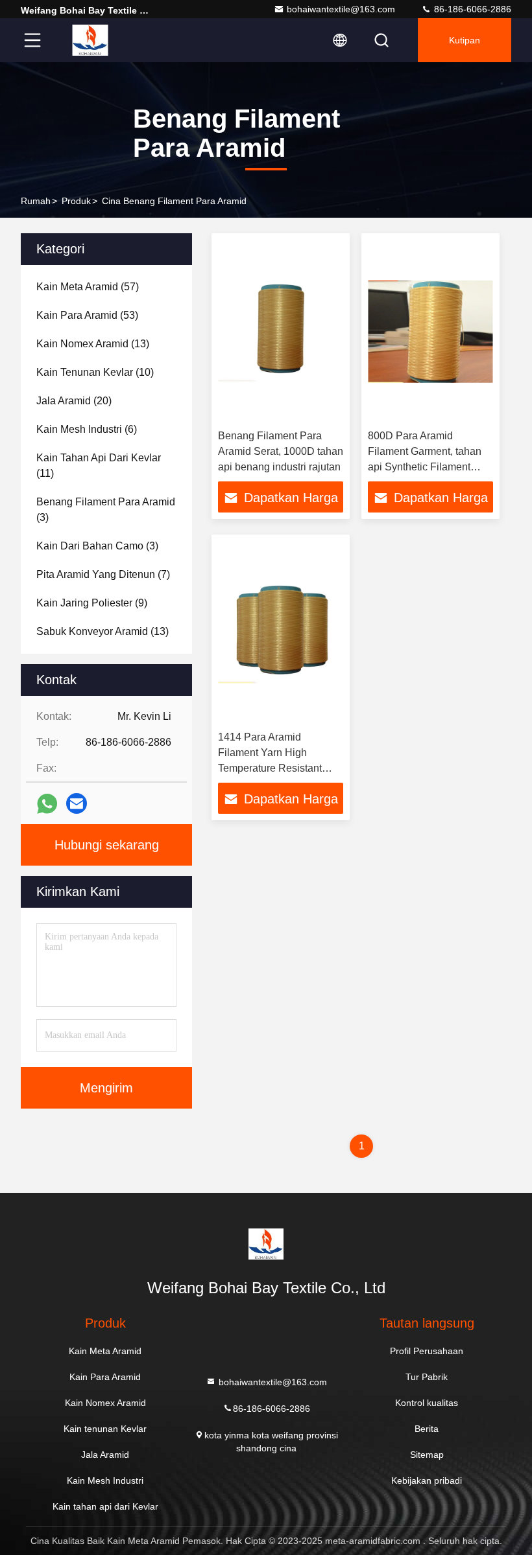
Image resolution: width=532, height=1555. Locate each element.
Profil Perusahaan (426, 1351)
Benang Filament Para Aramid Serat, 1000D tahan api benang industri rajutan (280, 451)
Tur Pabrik (426, 1377)
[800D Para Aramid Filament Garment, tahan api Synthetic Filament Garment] (430, 331)
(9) (91, 602)
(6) (86, 429)
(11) (98, 465)
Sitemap (427, 1454)
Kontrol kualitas (426, 1403)
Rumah (36, 201)
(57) (87, 286)
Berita (427, 1428)
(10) (95, 372)
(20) (74, 400)
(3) (105, 509)
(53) (87, 315)
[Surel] (76, 803)
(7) (103, 574)
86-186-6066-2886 (471, 9)
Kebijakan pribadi (426, 1480)
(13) (92, 343)
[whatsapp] (47, 803)
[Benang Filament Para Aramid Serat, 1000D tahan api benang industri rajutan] (280, 331)
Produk (76, 201)
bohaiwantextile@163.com (341, 9)
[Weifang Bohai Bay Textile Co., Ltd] (90, 40)
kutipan (464, 40)
